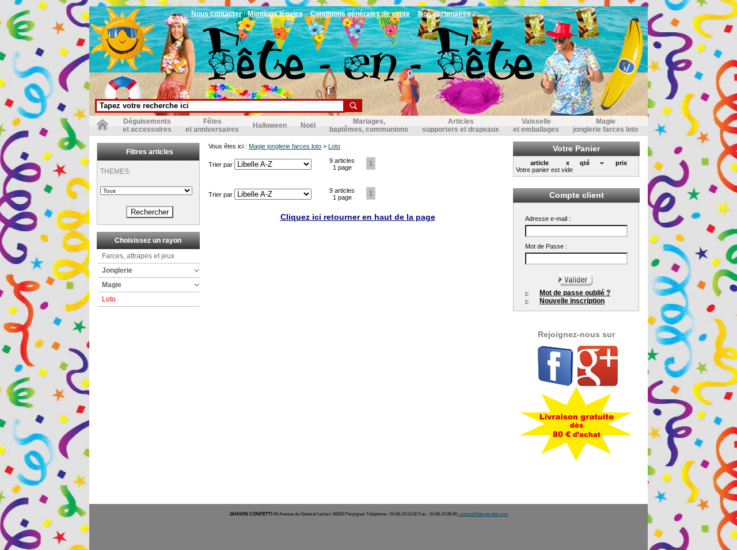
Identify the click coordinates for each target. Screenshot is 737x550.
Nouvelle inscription (572, 301)
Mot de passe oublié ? (575, 293)
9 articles (342, 160)
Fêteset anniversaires (212, 125)
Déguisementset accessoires (147, 125)
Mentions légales (275, 14)
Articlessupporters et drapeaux (460, 125)
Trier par (221, 164)
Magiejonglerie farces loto (605, 125)
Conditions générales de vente (360, 14)
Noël (308, 125)
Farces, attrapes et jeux (138, 256)
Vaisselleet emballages (536, 125)
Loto (109, 299)
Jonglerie (117, 270)
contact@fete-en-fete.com (483, 514)
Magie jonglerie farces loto (285, 146)
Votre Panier (576, 148)
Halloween (270, 125)
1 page (342, 167)
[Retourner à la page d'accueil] (102, 127)
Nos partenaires (444, 14)
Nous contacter (216, 14)
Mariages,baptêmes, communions (368, 125)
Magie (111, 285)
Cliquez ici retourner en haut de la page (357, 216)
